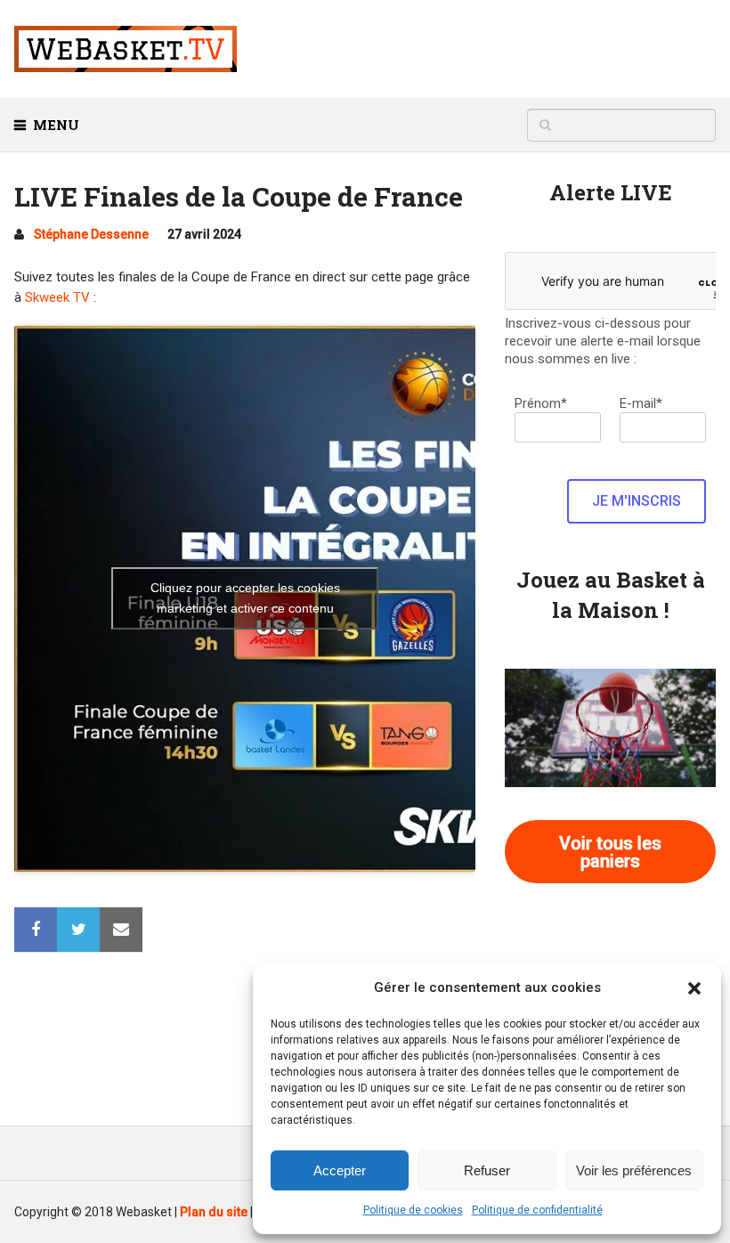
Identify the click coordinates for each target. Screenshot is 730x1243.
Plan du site (213, 1212)
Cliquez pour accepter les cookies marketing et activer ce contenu (245, 598)
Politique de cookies (413, 1210)
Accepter (339, 1170)
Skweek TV (57, 297)
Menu (56, 125)
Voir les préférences (634, 1170)
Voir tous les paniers (610, 852)
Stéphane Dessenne (91, 234)
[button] (694, 988)
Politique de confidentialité (537, 1210)
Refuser (487, 1170)
